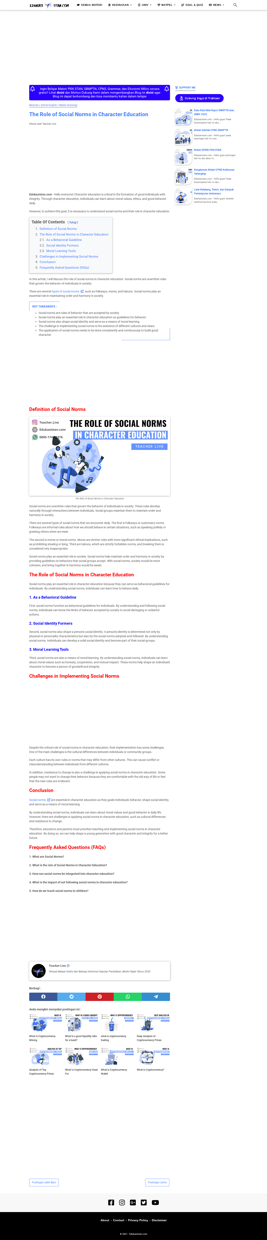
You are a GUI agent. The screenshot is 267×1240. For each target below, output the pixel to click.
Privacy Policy (138, 1220)
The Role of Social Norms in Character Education (74, 234)
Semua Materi (91, 5)
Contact (118, 1220)
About (105, 1220)
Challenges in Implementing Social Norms (69, 256)
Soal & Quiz (194, 5)
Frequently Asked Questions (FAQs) (64, 267)
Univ (145, 5)
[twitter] (71, 997)
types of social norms (65, 291)
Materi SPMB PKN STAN (207, 150)
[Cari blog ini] (235, 5)
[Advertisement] (133, 46)
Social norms (37, 800)
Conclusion (47, 262)
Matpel (167, 5)
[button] (32, 218)
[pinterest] (100, 997)
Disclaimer (159, 1220)
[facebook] (43, 997)
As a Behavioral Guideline (64, 240)
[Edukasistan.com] (49, 5)
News (217, 5)
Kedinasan (120, 5)
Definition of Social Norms (58, 229)
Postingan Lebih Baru (44, 1182)
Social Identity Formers (62, 245)
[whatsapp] (128, 997)
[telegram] (156, 997)
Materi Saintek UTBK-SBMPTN (211, 130)
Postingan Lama (157, 1182)
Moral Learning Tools (61, 251)
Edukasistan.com (138, 1234)
